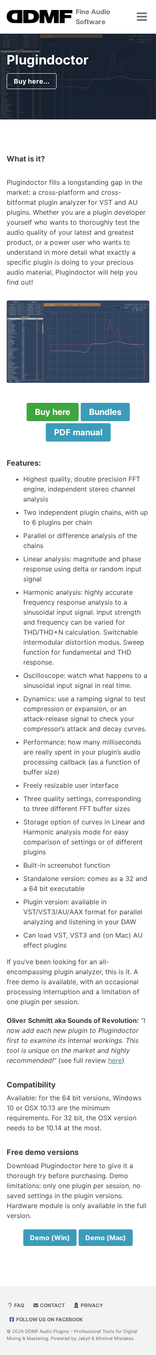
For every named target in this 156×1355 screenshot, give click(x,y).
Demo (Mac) (105, 1237)
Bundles (105, 412)
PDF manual (78, 432)
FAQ (18, 1305)
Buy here (52, 412)
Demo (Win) (50, 1237)
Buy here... (32, 81)
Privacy (91, 1305)
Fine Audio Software (93, 16)
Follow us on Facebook (49, 1319)
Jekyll (84, 1338)
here (115, 1060)
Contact (52, 1305)
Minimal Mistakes (115, 1338)
